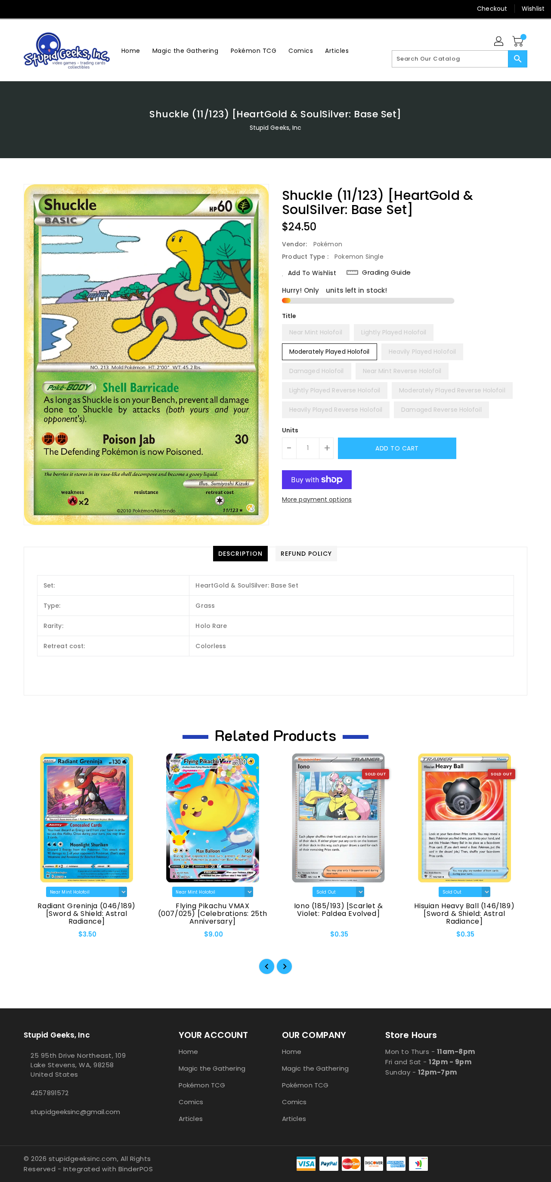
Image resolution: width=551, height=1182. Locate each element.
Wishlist (533, 8)
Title (289, 316)
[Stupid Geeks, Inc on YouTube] (62, 8)
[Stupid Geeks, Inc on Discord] (79, 8)
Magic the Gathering (212, 1068)
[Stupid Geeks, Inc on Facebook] (13, 8)
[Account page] (499, 41)
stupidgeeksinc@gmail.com (75, 1111)
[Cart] (518, 41)
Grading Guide (386, 272)
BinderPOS (135, 1168)
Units (290, 430)
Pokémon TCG (202, 1085)
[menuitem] (130, 50)
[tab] (240, 553)
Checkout (492, 8)
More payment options (317, 499)
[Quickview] (37, 937)
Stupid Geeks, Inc (276, 127)
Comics (191, 1101)
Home (188, 1051)
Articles (191, 1118)
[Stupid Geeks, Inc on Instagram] (46, 8)
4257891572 (49, 1092)
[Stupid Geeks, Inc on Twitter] (30, 8)
